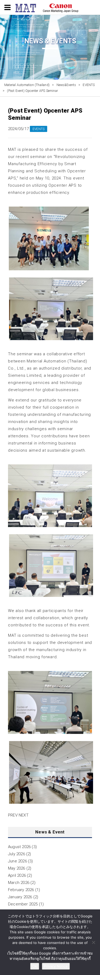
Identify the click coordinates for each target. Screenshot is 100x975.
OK (34, 966)
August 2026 (19, 846)
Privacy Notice (56, 966)
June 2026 (17, 861)
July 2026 (16, 854)
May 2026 (16, 868)
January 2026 (20, 897)
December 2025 (23, 904)
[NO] (93, 942)
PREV (13, 815)
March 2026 (18, 882)
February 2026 (21, 889)
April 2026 (17, 875)
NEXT (24, 815)
